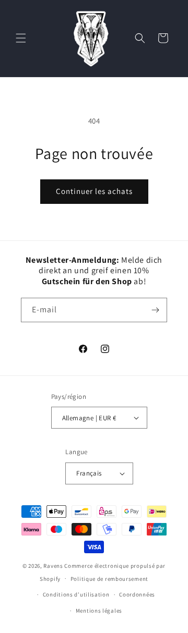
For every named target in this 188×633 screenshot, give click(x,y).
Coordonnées (137, 594)
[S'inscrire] (155, 310)
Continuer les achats (94, 191)
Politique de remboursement (109, 578)
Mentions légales (99, 610)
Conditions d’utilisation (76, 594)
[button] (20, 38)
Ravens (53, 565)
